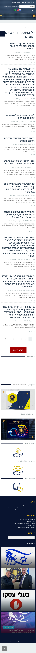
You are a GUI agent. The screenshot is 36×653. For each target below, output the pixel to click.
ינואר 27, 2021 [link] (31, 195)
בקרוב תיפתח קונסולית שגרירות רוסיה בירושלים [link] (19, 139)
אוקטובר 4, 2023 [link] (30, 99)
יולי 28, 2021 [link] (31, 167)
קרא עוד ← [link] (32, 62)
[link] (2, 34)
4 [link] (17, 339)
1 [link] (30, 339)
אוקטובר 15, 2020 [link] (30, 259)
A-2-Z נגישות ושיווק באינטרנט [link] (18, 640)
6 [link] (9, 339)
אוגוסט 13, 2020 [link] (30, 290)
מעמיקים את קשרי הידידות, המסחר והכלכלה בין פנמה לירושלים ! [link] (21, 46)
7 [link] (5, 339)
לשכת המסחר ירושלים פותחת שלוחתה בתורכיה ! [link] (20, 116)
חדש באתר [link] (31, 543)
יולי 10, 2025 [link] (31, 52)
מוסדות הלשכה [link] (26, 2)
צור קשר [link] (13, 2)
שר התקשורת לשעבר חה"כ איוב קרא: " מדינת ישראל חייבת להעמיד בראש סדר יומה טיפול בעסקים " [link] (19, 187)
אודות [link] (32, 2)
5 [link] (13, 339)
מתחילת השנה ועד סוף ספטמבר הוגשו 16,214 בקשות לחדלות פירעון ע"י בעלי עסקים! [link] (19, 214)
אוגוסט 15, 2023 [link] (30, 121)
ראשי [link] (33, 28)
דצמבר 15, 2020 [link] (30, 221)
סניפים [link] (19, 2)
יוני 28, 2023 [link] (31, 144)
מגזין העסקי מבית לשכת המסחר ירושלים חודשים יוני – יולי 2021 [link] (19, 162)
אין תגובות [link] (20, 52)
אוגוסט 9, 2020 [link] (31, 321)
